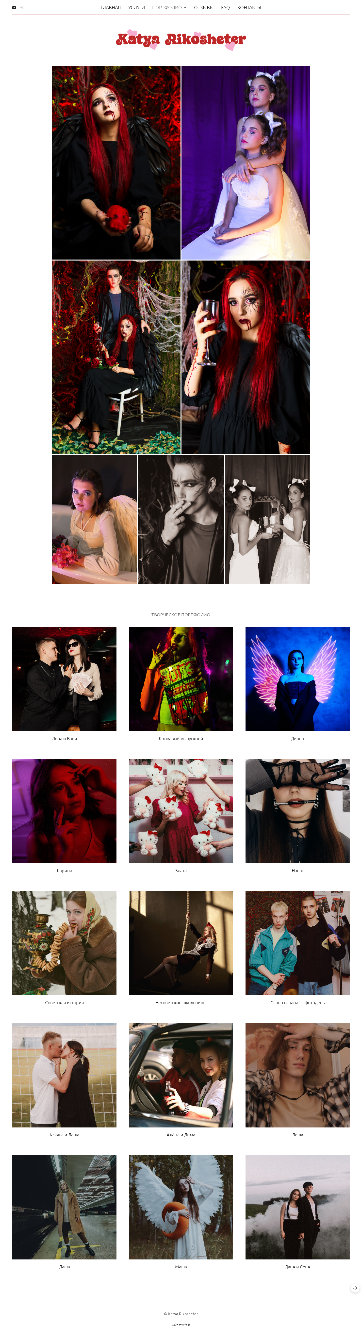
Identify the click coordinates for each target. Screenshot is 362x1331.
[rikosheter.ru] (181, 40)
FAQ (225, 7)
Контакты (249, 7)
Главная (111, 7)
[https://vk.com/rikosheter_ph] (14, 7)
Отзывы (204, 7)
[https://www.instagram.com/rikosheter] (20, 7)
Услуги (136, 7)
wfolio (186, 1325)
